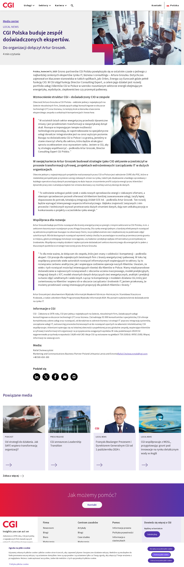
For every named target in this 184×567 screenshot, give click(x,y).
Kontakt (157, 5)
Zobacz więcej (11, 475)
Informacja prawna (121, 527)
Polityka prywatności (122, 532)
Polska (174, 5)
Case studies (84, 537)
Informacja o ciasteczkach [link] (118, 539)
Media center (11, 21)
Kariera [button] (59, 5)
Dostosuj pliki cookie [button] (161, 554)
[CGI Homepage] (8, 5)
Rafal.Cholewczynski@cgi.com (132, 353)
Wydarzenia (48, 541)
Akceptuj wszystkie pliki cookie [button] (161, 549)
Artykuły (82, 527)
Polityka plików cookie (19, 564)
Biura (45, 537)
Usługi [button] (28, 5)
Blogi (45, 532)
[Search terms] (72, 5)
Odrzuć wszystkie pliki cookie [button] (161, 560)
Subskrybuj (152, 534)
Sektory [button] (43, 5)
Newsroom (48, 527)
